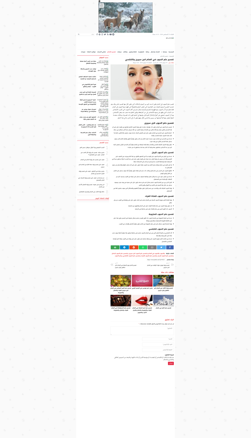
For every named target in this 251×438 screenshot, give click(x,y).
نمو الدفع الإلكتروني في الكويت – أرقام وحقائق (89, 85)
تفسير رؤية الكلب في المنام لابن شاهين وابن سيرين (163, 289)
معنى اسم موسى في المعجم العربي (142, 288)
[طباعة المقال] (115, 247)
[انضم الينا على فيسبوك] (97, 34)
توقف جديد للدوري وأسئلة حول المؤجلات (88, 70)
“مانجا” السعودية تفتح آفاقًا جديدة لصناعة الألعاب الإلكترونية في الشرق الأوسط (87, 102)
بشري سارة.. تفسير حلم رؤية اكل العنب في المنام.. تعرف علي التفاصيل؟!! (92, 153)
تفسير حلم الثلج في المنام (163, 308)
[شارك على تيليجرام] (124, 247)
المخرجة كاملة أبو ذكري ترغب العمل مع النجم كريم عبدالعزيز (87, 93)
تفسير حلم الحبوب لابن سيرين (138, 253)
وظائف (125, 52)
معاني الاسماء (101, 52)
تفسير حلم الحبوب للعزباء (148, 256)
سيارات (119, 52)
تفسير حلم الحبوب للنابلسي (131, 256)
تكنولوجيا (141, 52)
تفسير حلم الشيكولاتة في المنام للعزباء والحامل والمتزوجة (120, 309)
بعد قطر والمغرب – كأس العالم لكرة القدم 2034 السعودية (87, 126)
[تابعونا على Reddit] (113, 34)
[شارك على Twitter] (161, 247)
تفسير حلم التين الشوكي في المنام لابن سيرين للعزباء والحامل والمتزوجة (120, 290)
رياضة (147, 52)
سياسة (165, 52)
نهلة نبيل (171, 62)
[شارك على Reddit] (134, 247)
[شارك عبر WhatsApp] (143, 247)
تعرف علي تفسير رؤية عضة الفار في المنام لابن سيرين (91, 165)
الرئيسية (171, 52)
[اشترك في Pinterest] (99, 34)
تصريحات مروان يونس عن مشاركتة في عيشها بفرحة (88, 110)
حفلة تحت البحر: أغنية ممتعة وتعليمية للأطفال (88, 62)
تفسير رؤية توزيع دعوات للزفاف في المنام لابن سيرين (158, 265)
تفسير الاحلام (111, 52)
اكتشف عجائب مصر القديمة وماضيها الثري (88, 134)
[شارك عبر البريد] (152, 247)
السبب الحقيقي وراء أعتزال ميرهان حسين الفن (92, 147)
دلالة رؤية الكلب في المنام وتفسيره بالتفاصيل (91, 191)
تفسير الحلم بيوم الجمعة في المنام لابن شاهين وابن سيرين (125, 265)
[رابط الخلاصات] (107, 34)
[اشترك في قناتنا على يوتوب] (110, 34)
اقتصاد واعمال (155, 52)
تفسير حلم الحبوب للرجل (165, 256)
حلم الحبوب (118, 256)
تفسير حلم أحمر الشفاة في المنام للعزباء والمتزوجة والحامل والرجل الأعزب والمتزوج (142, 310)
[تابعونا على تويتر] (105, 34)
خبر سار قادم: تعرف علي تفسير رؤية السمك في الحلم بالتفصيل (91, 179)
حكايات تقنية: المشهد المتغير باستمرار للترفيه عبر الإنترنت (87, 78)
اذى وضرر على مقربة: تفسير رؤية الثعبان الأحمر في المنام (91, 185)
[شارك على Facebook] (170, 247)
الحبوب (162, 253)
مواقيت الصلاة (91, 52)
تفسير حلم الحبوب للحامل (119, 253)
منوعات (83, 52)
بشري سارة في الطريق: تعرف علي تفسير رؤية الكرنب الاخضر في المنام (91, 172)
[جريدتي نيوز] (125, 42)
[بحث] (78, 34)
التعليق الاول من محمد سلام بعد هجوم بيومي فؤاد (88, 118)
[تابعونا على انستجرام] (102, 34)
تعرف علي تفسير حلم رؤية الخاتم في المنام (92, 159)
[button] (99, 1)
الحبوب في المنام (153, 253)
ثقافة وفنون (133, 52)
